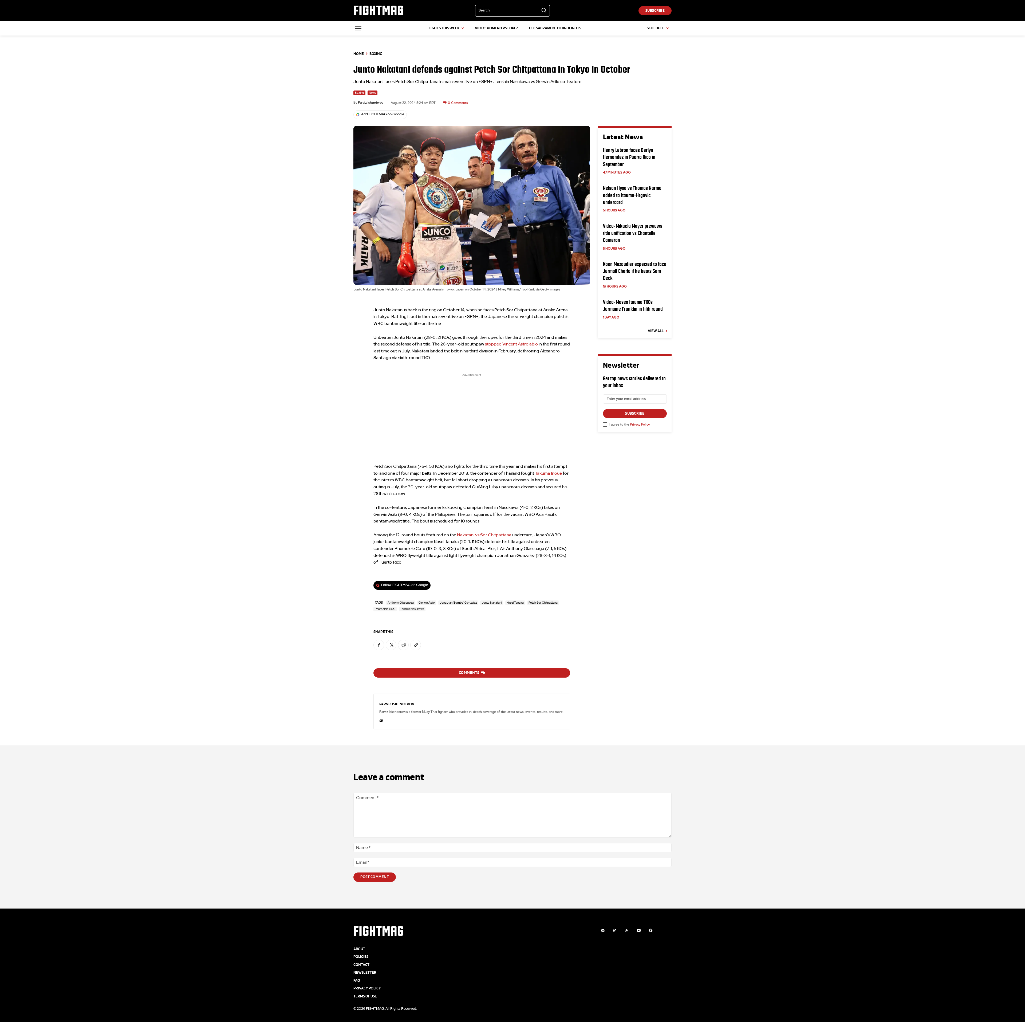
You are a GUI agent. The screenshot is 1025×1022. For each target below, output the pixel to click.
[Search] (544, 11)
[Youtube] (639, 930)
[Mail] (603, 930)
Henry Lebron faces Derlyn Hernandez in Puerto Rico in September (629, 157)
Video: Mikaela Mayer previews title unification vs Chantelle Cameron (632, 233)
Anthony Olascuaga (401, 602)
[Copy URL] (415, 645)
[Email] (381, 720)
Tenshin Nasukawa (412, 609)
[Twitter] (391, 645)
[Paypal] (615, 930)
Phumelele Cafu (385, 609)
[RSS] (627, 930)
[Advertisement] (471, 415)
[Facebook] (378, 645)
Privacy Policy (639, 424)
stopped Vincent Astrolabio (511, 344)
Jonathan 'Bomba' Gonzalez (458, 602)
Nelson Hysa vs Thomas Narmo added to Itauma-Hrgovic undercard (632, 195)
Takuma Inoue (548, 473)
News (372, 92)
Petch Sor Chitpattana (543, 602)
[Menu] (358, 28)
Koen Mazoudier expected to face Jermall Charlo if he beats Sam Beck (634, 271)
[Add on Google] (651, 930)
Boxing (375, 54)
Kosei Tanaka (515, 602)
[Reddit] (403, 645)
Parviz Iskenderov (370, 102)
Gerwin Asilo (427, 602)
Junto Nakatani (492, 602)
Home (358, 54)
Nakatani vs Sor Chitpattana (484, 535)
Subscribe (635, 413)
